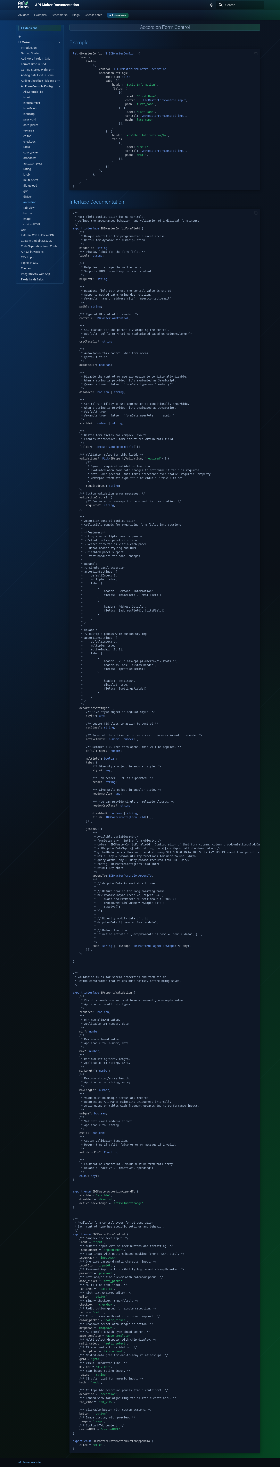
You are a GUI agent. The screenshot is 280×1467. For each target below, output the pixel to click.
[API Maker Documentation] (23, 4)
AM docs (23, 15)
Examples (40, 15)
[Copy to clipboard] (256, 53)
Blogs (76, 15)
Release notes (93, 15)
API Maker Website (29, 1462)
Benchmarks (59, 15)
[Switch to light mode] (211, 5)
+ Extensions (117, 15)
